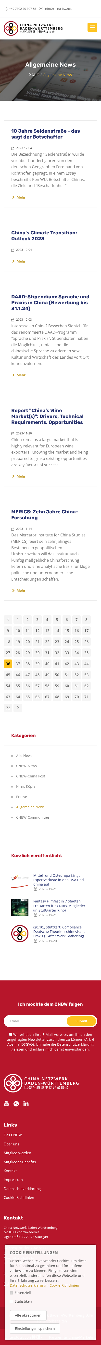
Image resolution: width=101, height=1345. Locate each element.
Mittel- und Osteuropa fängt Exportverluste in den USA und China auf (58, 880)
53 (86, 674)
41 (57, 663)
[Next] (17, 708)
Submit (82, 1021)
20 (27, 641)
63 (8, 696)
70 (77, 696)
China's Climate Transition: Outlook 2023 (44, 235)
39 (37, 663)
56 (27, 685)
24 (67, 641)
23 (57, 641)
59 (57, 685)
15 (67, 630)
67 (47, 696)
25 (77, 641)
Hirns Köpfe (26, 786)
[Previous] (8, 619)
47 (27, 674)
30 (37, 652)
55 (18, 685)
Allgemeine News (30, 807)
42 (67, 663)
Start (34, 74)
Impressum (13, 1179)
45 (8, 674)
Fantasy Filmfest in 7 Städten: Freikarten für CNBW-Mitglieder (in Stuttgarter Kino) (59, 905)
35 (86, 652)
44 (86, 663)
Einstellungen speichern (35, 1328)
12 (37, 630)
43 (77, 663)
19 (18, 641)
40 (47, 663)
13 (47, 630)
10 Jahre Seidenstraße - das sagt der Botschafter (45, 134)
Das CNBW (13, 1134)
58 (47, 685)
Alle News (24, 755)
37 (18, 663)
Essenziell (23, 1292)
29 (27, 652)
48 (37, 674)
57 (37, 685)
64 (18, 696)
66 (37, 696)
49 (47, 674)
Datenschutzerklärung (75, 1044)
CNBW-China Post (30, 776)
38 (27, 663)
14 (57, 630)
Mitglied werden (17, 1152)
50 (57, 674)
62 (86, 685)
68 (57, 696)
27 (8, 652)
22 (47, 641)
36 (8, 663)
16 (77, 630)
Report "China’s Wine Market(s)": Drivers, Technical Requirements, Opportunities (47, 416)
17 (86, 630)
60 (67, 685)
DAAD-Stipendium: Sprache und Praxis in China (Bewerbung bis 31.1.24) (50, 302)
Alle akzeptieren (28, 1315)
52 (77, 674)
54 (8, 685)
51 (67, 674)
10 (18, 630)
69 (67, 696)
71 (86, 696)
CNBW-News (26, 765)
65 (27, 696)
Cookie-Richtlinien (19, 1197)
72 (8, 707)
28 (18, 652)
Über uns (11, 1144)
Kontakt (10, 1170)
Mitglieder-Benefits (20, 1161)
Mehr (20, 197)
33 (67, 652)
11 (27, 630)
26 (86, 641)
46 (18, 674)
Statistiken (23, 1301)
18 (8, 641)
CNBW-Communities (33, 817)
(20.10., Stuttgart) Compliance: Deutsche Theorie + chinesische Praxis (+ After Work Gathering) (59, 931)
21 (37, 641)
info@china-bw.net (58, 8)
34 (77, 652)
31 (47, 652)
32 (57, 652)
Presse (21, 796)
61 (77, 685)
